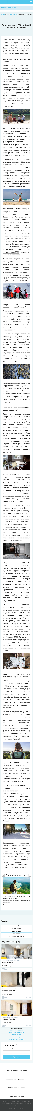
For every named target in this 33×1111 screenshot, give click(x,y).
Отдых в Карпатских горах (13, 793)
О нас (8, 1101)
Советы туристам (16, 933)
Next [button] (30, 875)
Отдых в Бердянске (16, 1034)
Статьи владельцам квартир (16, 936)
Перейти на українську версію (8, 7)
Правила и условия (15, 1101)
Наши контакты (19, 1103)
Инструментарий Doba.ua (16, 925)
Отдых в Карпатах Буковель (16, 1037)
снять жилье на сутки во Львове (15, 813)
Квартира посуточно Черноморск (16, 1039)
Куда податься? (16, 928)
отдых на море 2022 (11, 252)
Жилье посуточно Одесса (16, 1030)
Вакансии (24, 1101)
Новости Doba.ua (16, 931)
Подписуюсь (16, 1057)
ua (15, 1105)
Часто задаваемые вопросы (8, 1103)
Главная (4, 1101)
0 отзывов (28, 969)
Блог (29, 1101)
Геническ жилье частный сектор (16, 1032)
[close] (31, 7)
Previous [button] (3, 875)
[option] (16, 891)
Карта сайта (28, 1103)
